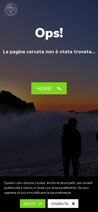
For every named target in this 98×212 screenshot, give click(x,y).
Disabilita (60, 204)
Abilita (29, 204)
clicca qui (79, 193)
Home (45, 88)
